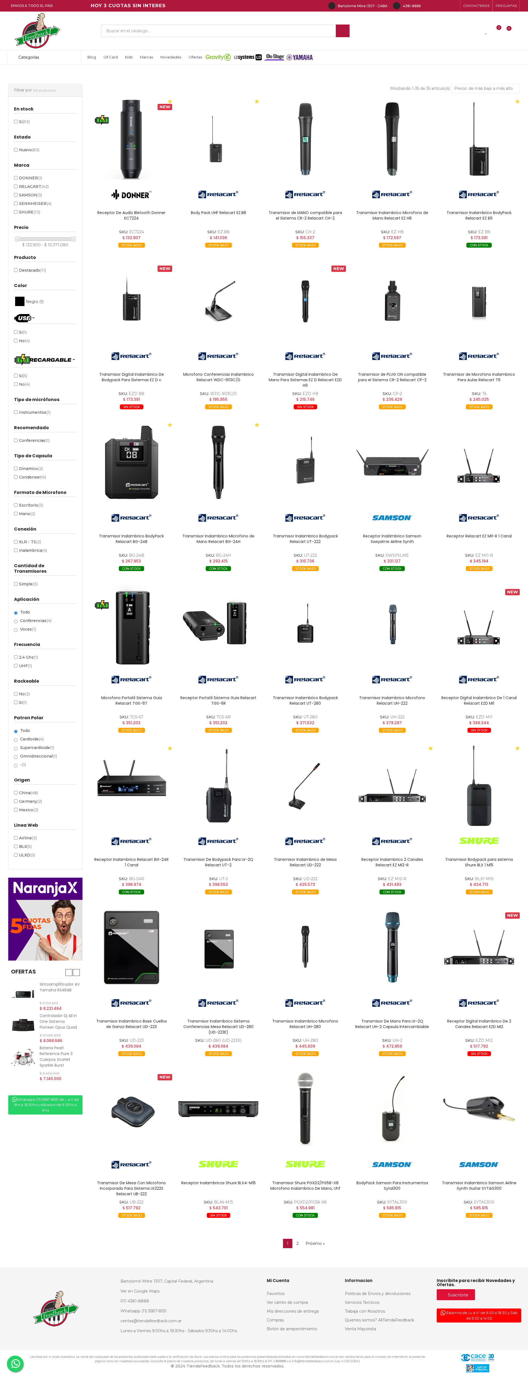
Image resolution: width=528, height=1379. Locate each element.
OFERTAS (23, 971)
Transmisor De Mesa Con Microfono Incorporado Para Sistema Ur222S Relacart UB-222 (131, 1188)
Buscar (343, 31)
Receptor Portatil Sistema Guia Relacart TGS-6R (218, 700)
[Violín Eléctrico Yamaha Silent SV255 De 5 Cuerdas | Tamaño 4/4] (23, 1026)
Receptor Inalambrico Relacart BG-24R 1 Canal (131, 862)
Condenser (32, 477)
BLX (25, 846)
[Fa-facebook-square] (445, 5)
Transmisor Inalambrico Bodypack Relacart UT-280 (305, 700)
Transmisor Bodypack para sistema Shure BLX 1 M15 (479, 862)
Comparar (115, 253)
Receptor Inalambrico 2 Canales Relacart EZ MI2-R (392, 862)
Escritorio (31, 505)
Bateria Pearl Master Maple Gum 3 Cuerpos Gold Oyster (60, 990)
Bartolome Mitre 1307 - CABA (362, 6)
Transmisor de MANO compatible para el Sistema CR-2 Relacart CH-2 (305, 215)
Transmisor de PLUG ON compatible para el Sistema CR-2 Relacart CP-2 (392, 377)
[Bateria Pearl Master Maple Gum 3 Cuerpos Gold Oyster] (23, 993)
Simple (28, 584)
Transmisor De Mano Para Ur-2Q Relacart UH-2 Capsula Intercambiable (392, 1023)
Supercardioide (37, 747)
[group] (131, 139)
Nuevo (29, 149)
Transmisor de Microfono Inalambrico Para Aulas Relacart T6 (479, 377)
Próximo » (315, 1243)
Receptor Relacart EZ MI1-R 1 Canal (479, 536)
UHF (25, 665)
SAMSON (30, 195)
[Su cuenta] (518, 31)
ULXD (27, 855)
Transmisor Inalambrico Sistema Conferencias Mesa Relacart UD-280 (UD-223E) (218, 1026)
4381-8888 (412, 6)
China (28, 792)
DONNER (30, 177)
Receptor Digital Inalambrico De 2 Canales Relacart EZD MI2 (479, 1023)
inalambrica (33, 550)
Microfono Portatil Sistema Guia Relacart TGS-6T (131, 700)
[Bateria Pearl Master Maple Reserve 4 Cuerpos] (23, 1064)
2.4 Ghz (28, 657)
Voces (28, 629)
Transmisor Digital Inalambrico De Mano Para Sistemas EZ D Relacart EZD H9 (305, 380)
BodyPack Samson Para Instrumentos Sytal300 (392, 1185)
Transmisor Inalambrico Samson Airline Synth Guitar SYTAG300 (479, 1185)
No (24, 340)
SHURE (29, 212)
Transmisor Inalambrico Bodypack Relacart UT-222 (305, 538)
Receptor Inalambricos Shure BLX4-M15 (218, 1183)
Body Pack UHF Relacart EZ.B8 (218, 212)
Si (24, 121)
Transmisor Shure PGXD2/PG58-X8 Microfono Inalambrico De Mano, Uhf (305, 1185)
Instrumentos (35, 412)
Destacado (32, 270)
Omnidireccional (38, 756)
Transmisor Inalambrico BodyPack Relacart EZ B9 (479, 215)
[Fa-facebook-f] (428, 5)
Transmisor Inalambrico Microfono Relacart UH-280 (305, 1023)
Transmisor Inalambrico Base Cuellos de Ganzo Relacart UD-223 (131, 1023)
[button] (476, 6)
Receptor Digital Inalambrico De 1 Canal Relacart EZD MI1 (479, 700)
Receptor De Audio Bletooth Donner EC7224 (131, 215)
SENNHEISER (35, 203)
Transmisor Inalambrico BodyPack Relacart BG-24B (131, 538)
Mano (27, 513)
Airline (28, 837)
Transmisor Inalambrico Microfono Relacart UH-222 (392, 700)
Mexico (28, 809)
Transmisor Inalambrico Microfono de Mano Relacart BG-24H (218, 538)
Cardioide (32, 739)
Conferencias (34, 440)
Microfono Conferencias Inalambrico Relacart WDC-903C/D (218, 377)
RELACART (34, 186)
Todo (25, 612)
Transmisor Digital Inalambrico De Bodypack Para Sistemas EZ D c (131, 377)
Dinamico (31, 468)
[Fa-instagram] (436, 5)
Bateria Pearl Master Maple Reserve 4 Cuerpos (59, 1060)
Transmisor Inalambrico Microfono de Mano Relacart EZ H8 (392, 215)
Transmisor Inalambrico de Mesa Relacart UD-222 (305, 862)
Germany (30, 801)
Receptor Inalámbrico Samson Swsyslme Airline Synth (392, 538)
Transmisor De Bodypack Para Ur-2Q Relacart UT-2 (218, 862)
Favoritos (155, 253)
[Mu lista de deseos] (486, 31)
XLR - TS (30, 541)
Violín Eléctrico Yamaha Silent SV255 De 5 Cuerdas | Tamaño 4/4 (59, 1025)
